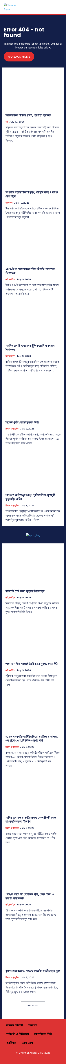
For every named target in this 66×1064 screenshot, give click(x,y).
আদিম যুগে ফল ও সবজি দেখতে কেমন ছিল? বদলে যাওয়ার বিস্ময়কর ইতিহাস (31, 819)
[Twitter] (41, 1058)
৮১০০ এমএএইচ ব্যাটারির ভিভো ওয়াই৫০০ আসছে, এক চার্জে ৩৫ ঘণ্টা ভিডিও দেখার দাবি (32, 738)
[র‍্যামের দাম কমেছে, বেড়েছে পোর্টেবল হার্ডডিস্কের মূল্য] (33, 946)
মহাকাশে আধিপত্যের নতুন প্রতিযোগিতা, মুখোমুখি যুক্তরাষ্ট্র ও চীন (30, 497)
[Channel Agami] (11, 7)
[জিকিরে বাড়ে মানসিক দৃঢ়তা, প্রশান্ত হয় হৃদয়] (33, 90)
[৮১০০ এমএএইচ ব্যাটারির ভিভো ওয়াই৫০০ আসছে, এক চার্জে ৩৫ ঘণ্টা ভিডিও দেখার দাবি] (33, 712)
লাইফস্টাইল (10, 279)
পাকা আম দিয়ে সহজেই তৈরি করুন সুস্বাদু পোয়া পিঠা (32, 663)
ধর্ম (7, 121)
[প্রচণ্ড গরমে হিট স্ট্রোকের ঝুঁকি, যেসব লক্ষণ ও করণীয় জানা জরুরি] (33, 869)
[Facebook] (15, 1058)
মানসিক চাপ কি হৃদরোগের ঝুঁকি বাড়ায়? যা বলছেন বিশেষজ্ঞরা (30, 347)
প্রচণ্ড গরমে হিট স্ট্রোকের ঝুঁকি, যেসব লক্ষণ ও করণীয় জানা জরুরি (30, 896)
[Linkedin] (33, 1058)
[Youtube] (50, 1058)
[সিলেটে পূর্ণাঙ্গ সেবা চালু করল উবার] (33, 397)
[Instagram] (24, 1058)
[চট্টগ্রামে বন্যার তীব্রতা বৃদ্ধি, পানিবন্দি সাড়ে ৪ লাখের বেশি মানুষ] (33, 167)
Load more (32, 1005)
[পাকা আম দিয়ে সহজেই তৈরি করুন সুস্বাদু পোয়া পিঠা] (33, 639)
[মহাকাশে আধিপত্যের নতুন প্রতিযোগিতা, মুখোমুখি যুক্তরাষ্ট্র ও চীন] (33, 470)
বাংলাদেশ (9, 202)
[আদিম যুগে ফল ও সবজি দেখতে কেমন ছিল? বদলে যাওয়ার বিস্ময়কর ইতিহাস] (33, 793)
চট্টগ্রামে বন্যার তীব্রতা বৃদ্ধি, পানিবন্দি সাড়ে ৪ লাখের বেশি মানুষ (32, 194)
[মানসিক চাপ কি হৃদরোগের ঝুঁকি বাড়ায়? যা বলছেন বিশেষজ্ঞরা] (33, 321)
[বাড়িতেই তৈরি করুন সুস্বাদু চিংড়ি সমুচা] (33, 566)
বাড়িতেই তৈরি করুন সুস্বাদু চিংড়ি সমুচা (25, 591)
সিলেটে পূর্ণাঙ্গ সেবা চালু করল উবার (22, 422)
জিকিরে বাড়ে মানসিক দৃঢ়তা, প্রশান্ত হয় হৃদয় (28, 115)
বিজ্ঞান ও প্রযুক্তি (12, 428)
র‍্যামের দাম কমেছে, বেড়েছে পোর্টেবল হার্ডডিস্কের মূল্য (33, 971)
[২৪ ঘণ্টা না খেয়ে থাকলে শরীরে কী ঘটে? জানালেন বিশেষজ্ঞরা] (33, 244)
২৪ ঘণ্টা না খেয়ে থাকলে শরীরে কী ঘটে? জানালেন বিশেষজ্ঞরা (30, 271)
